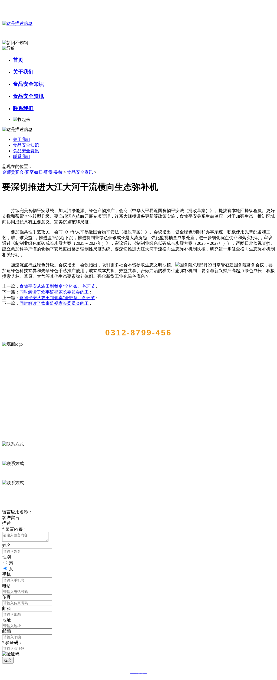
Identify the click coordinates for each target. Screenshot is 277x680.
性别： (8, 556)
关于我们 (23, 72)
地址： (8, 620)
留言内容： (14, 529)
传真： (8, 597)
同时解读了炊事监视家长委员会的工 (54, 292)
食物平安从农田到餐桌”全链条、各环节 (57, 286)
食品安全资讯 (28, 96)
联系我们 (23, 108)
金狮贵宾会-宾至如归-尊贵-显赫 (32, 172)
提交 (7, 660)
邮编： (8, 631)
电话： (8, 585)
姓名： (8, 545)
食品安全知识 (28, 84)
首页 (18, 60)
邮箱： (8, 608)
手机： (8, 574)
